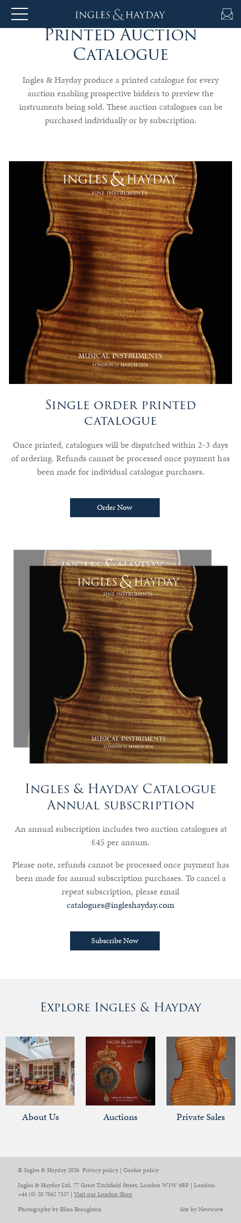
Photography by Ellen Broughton (59, 1209)
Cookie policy (141, 1170)
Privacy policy (100, 1170)
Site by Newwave (201, 1209)
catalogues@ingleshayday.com (120, 904)
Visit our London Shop (103, 1194)
